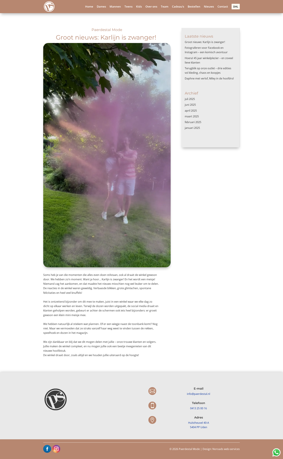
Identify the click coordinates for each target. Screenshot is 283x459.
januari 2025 (192, 128)
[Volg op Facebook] (47, 449)
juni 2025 (190, 105)
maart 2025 (192, 116)
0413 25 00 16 (198, 408)
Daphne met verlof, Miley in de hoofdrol (209, 78)
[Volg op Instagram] (56, 449)
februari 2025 (193, 122)
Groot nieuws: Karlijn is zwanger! (205, 42)
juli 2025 (190, 99)
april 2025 (191, 110)
